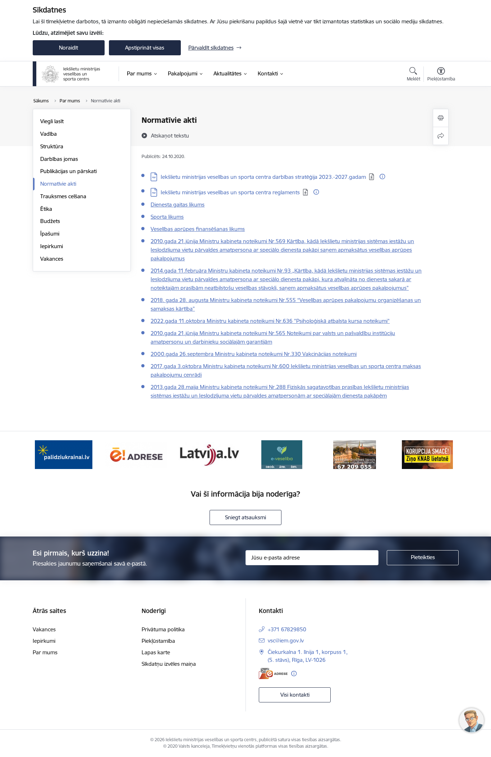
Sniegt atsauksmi (245, 517)
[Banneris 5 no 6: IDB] (354, 454)
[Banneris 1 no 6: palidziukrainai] (63, 454)
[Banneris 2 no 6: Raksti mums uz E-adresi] (136, 454)
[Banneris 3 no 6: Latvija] (209, 454)
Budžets (50, 221)
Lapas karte (156, 652)
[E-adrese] (273, 673)
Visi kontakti (294, 694)
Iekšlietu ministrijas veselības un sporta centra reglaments (230, 192)
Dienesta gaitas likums (178, 204)
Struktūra (51, 146)
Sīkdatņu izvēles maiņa (169, 663)
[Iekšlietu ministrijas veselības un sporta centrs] (71, 74)
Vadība (48, 133)
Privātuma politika (163, 629)
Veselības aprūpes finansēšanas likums (198, 229)
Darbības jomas (59, 158)
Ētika (46, 208)
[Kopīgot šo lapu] (440, 136)
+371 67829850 (287, 629)
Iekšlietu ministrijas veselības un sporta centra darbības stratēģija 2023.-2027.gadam (263, 176)
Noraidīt (68, 47)
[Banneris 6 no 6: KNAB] (427, 454)
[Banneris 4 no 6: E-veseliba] (281, 454)
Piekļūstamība (158, 640)
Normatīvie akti (58, 183)
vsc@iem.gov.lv (286, 640)
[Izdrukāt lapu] (440, 118)
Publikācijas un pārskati (68, 171)
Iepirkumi (51, 246)
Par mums (45, 652)
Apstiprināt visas (144, 47)
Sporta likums (167, 216)
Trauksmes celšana (63, 196)
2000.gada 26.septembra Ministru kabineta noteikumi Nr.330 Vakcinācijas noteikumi (254, 353)
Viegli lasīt (52, 121)
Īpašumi (49, 233)
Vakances (51, 258)
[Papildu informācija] (382, 176)
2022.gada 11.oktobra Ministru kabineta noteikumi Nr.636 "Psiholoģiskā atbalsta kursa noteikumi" (270, 320)
